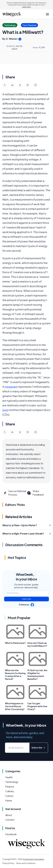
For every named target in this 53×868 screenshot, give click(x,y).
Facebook (10, 834)
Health (9, 777)
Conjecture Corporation (33, 859)
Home (8, 800)
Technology (11, 781)
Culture (9, 795)
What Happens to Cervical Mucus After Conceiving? (14, 706)
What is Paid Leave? (15, 643)
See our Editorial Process (17, 493)
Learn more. (26, 7)
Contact (10, 819)
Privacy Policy (8, 863)
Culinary (9, 791)
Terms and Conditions (25, 863)
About (8, 815)
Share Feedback (38, 493)
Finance (9, 786)
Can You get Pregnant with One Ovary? (37, 706)
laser (5, 410)
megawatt (11, 386)
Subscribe (26, 599)
